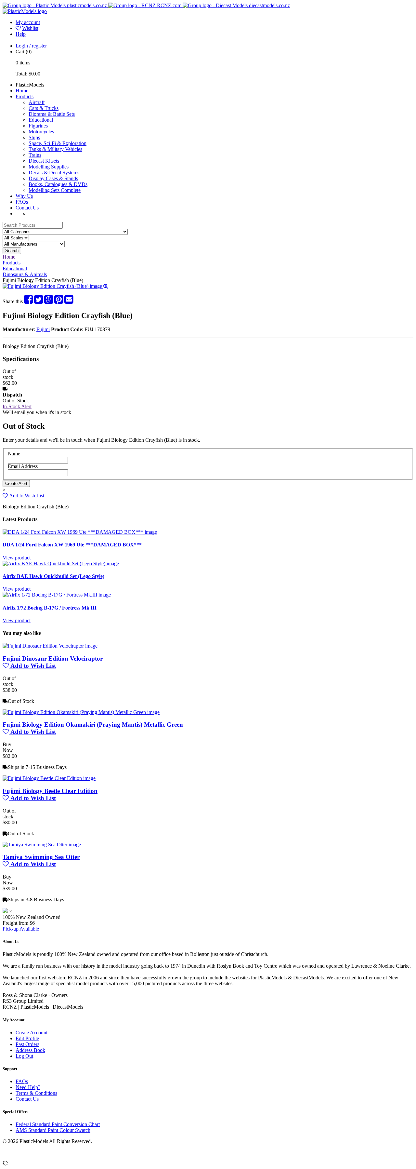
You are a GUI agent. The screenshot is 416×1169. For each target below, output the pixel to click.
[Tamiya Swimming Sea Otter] (42, 844)
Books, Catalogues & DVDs (58, 184)
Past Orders (27, 1044)
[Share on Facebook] (28, 301)
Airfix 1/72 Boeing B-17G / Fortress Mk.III (50, 608)
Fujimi (43, 329)
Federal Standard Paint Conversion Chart (58, 1124)
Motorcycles (41, 131)
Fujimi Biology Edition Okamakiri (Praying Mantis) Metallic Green (93, 724)
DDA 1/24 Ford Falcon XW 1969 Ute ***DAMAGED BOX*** (72, 544)
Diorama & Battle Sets (52, 114)
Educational (41, 120)
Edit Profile (27, 1038)
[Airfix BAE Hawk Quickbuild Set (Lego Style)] (61, 563)
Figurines (38, 125)
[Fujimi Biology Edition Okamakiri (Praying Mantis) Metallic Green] (81, 712)
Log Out (24, 1056)
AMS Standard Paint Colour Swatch (53, 1130)
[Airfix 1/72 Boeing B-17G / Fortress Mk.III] (57, 595)
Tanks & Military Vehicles (55, 149)
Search (12, 250)
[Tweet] (38, 301)
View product (17, 557)
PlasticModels (30, 84)
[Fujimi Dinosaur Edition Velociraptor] (50, 646)
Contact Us (27, 207)
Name (14, 453)
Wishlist (30, 28)
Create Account (31, 1032)
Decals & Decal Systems (54, 172)
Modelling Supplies (49, 166)
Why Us (24, 196)
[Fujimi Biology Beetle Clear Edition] (49, 778)
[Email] (68, 301)
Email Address (23, 466)
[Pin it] (58, 301)
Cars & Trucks (43, 108)
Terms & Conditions (36, 1093)
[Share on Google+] (48, 301)
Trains (35, 155)
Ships (34, 137)
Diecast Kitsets (44, 161)
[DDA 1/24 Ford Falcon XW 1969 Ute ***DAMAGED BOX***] (80, 532)
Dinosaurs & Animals (25, 274)
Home (22, 90)
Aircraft (37, 102)
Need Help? (28, 1087)
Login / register (31, 45)
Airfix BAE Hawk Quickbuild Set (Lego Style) (53, 576)
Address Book (30, 1050)
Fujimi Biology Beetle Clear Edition (50, 790)
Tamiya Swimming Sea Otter (41, 856)
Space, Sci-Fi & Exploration (57, 143)
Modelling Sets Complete (55, 190)
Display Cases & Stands (53, 178)
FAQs (22, 202)
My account (28, 22)
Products (24, 96)
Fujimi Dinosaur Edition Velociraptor (53, 658)
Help (21, 34)
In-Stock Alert (17, 406)
